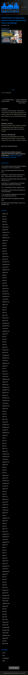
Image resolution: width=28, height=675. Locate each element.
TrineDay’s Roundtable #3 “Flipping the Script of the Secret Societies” (21, 101)
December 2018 (5, 397)
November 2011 (5, 536)
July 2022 (4, 336)
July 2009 (4, 608)
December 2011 (5, 534)
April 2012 (4, 526)
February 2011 (5, 560)
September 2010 (5, 571)
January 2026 (5, 229)
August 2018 (5, 408)
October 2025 (5, 235)
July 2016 (4, 467)
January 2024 (5, 291)
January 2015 (5, 502)
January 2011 (5, 563)
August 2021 (5, 365)
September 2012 (5, 518)
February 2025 (5, 256)
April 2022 (4, 344)
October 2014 (5, 504)
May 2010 (4, 582)
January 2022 (5, 352)
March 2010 (5, 587)
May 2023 (4, 309)
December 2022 (5, 323)
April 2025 (4, 251)
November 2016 (5, 456)
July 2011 (4, 547)
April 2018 (4, 416)
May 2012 (4, 523)
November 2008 (5, 630)
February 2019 (5, 392)
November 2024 (5, 264)
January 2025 (5, 259)
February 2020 (5, 384)
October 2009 (5, 600)
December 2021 (5, 355)
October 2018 (5, 403)
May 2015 (4, 494)
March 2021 (5, 371)
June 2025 (4, 245)
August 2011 (5, 544)
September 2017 (5, 432)
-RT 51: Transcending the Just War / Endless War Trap (12, 187)
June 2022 (4, 339)
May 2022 (4, 341)
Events (3, 652)
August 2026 (5, 213)
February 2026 (5, 227)
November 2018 (5, 400)
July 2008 (4, 640)
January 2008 (5, 643)
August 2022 (5, 333)
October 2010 (5, 568)
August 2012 (5, 520)
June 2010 (4, 579)
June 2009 (4, 611)
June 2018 (4, 414)
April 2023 (4, 312)
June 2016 (4, 470)
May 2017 (4, 443)
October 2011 (5, 539)
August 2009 (5, 606)
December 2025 (5, 232)
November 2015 (5, 483)
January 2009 (5, 624)
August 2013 (5, 512)
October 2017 (5, 430)
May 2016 (4, 472)
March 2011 (5, 558)
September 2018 (5, 405)
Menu (24, 7)
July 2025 (4, 243)
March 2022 (5, 347)
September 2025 (5, 237)
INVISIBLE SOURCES (7, 123)
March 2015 (5, 496)
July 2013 (4, 515)
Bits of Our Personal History (9, 146)
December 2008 (5, 627)
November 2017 (5, 427)
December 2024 (5, 261)
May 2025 (4, 248)
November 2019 (5, 387)
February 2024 (5, 288)
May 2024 (4, 280)
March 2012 (5, 528)
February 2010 (5, 590)
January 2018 (5, 422)
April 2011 (4, 555)
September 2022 (5, 331)
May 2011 (4, 552)
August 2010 (5, 574)
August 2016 (5, 464)
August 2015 (5, 488)
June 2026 (4, 219)
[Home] (10, 7)
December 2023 (5, 293)
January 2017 (5, 451)
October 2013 (5, 510)
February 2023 (5, 317)
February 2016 (5, 475)
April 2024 (4, 283)
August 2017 (5, 435)
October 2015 (5, 486)
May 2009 (4, 614)
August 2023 (5, 304)
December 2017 (5, 424)
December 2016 (5, 454)
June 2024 (4, 277)
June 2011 (4, 550)
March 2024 (5, 285)
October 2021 (5, 360)
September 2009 (5, 603)
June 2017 (4, 440)
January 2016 (5, 478)
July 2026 (4, 216)
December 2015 (5, 480)
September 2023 (5, 301)
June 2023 (4, 307)
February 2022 (5, 349)
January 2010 (5, 592)
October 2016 (5, 459)
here (13, 89)
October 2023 (5, 299)
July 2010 (4, 576)
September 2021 (5, 363)
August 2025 (5, 240)
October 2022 (5, 328)
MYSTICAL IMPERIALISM (8, 134)
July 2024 (4, 275)
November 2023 (5, 296)
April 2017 (4, 446)
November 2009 (5, 598)
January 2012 (5, 531)
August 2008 (5, 638)
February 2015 (5, 499)
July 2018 (4, 411)
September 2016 (5, 462)
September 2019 (5, 389)
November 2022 (5, 325)
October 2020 (5, 376)
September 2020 (5, 379)
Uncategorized (8, 92)
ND (24, 673)
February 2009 (5, 622)
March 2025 (5, 253)
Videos (3, 660)
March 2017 (5, 448)
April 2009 (4, 616)
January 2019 (5, 395)
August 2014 (5, 507)
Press (3, 655)
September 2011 (5, 542)
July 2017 (4, 438)
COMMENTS (4, 109)
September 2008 (5, 635)
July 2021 (4, 368)
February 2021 (5, 373)
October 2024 (5, 267)
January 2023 (5, 320)
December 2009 (5, 595)
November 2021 (5, 357)
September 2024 (5, 269)
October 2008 (5, 632)
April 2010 (4, 584)
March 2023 (5, 315)
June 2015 (4, 491)
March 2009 (5, 619)
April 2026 (4, 221)
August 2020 (5, 381)
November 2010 (5, 566)
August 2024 (5, 272)
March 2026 (5, 224)
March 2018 (5, 419)
